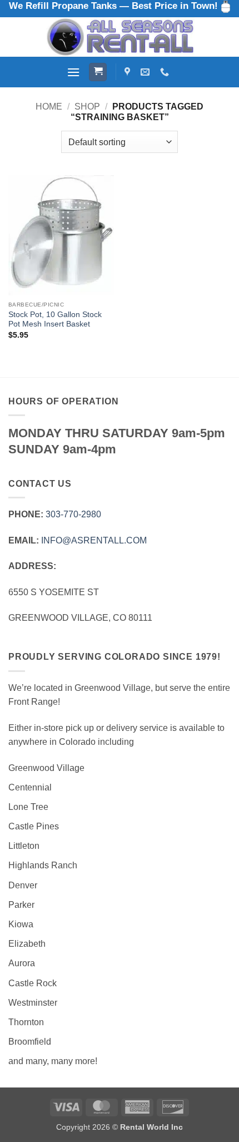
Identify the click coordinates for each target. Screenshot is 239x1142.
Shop (87, 106)
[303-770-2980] (166, 72)
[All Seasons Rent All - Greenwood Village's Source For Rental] (119, 37)
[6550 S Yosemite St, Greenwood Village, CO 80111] (129, 72)
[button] (73, 72)
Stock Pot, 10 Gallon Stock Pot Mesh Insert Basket (55, 319)
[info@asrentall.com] (146, 72)
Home (49, 106)
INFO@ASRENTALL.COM (94, 540)
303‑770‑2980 (73, 514)
